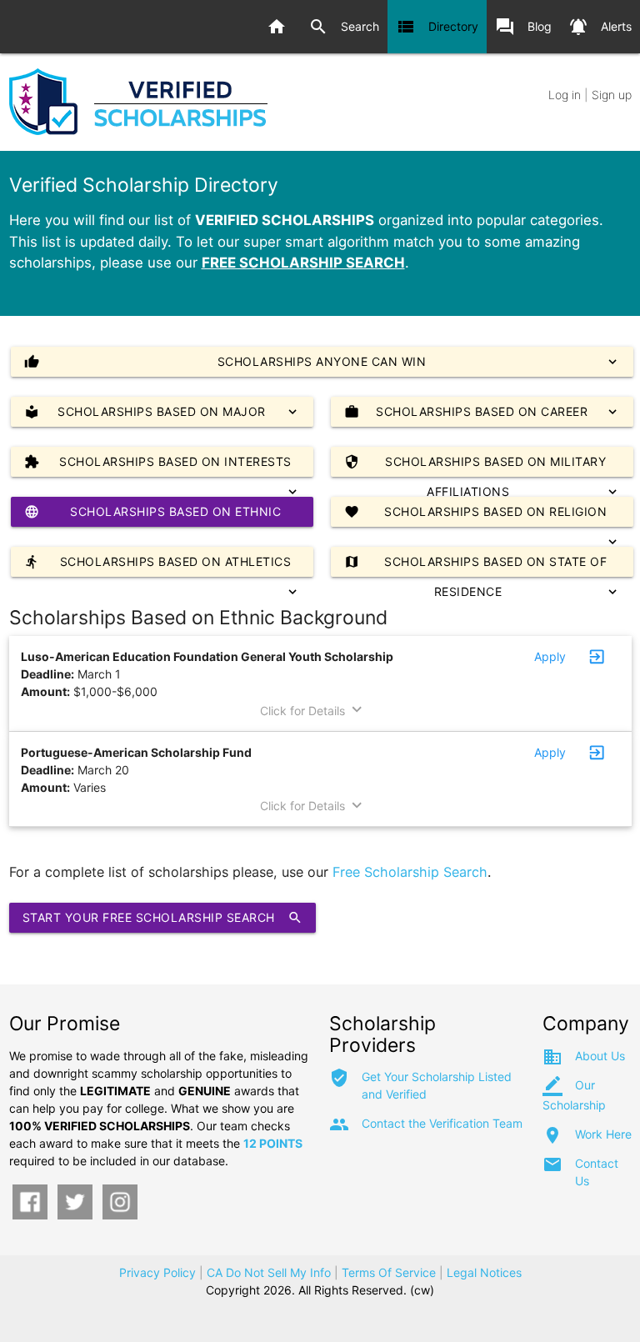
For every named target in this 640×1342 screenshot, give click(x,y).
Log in (564, 95)
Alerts (600, 27)
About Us (600, 1056)
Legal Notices (484, 1272)
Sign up (612, 95)
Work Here (603, 1134)
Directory (437, 27)
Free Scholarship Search (410, 872)
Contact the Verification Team (442, 1123)
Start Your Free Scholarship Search (162, 917)
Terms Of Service (389, 1272)
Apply (550, 656)
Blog (523, 27)
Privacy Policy (157, 1272)
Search (343, 27)
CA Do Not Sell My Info (269, 1272)
